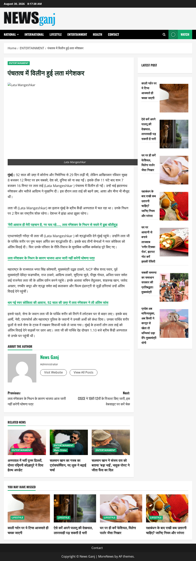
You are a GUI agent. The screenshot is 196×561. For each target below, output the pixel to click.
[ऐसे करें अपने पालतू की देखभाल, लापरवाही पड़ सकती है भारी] (174, 134)
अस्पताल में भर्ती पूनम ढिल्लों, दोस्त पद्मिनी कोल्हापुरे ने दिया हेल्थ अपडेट (25, 465)
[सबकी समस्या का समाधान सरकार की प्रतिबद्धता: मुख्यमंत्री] (174, 287)
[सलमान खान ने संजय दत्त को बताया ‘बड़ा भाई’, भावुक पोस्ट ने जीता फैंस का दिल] (111, 442)
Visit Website (53, 372)
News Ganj (49, 356)
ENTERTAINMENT (77, 34)
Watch (185, 34)
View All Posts (83, 372)
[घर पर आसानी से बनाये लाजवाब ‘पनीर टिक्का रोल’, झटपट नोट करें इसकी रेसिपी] (174, 242)
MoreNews (106, 556)
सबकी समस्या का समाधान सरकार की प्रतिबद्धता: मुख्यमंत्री (149, 282)
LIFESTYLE (56, 34)
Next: (104, 398)
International (34, 34)
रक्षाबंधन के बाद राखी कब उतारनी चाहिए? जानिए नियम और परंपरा (148, 203)
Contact (113, 34)
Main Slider (60, 450)
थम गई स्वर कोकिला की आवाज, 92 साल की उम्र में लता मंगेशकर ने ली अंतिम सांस (58, 302)
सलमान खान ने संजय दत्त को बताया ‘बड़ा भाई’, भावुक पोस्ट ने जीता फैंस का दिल (111, 465)
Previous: (37, 398)
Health (97, 34)
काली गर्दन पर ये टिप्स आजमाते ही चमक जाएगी (149, 90)
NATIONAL (10, 34)
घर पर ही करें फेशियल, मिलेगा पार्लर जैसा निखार (148, 162)
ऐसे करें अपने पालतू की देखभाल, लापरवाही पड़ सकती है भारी (148, 129)
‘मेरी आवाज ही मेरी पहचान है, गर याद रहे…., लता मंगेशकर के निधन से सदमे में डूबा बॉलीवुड (63, 224)
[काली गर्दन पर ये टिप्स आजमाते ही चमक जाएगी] (174, 98)
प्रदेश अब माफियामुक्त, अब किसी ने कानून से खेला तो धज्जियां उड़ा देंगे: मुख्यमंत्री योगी (148, 325)
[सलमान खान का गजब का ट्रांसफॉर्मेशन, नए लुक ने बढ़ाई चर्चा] (69, 442)
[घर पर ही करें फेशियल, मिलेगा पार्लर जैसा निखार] (174, 170)
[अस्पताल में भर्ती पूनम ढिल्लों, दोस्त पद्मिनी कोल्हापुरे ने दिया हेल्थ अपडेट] (27, 442)
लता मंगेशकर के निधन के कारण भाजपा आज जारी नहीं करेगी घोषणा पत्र (51, 258)
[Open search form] (164, 34)
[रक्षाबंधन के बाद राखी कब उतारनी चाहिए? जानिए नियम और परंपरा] (174, 206)
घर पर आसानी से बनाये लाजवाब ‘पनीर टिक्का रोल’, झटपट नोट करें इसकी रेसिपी (148, 244)
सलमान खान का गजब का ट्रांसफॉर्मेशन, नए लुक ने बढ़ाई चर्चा (68, 465)
